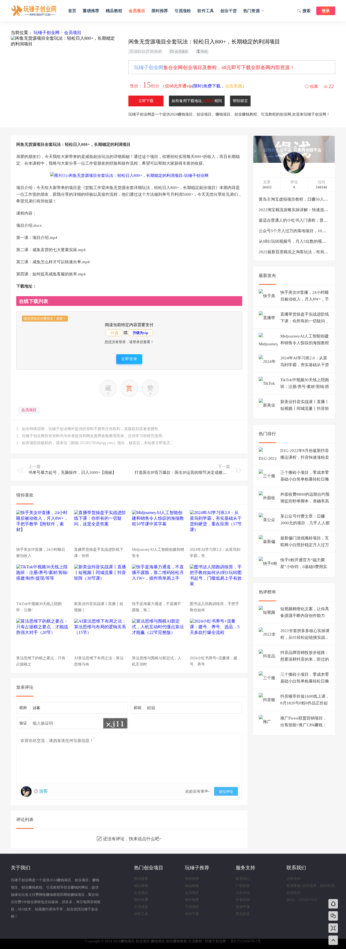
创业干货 (228, 11)
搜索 (306, 11)
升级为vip (140, 333)
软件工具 (205, 11)
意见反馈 (243, 914)
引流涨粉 (183, 11)
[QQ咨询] (333, 904)
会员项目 (137, 11)
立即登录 (129, 359)
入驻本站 (243, 893)
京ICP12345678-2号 (245, 941)
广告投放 (243, 886)
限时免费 (141, 900)
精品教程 (114, 11)
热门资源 (251, 11)
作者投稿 (243, 900)
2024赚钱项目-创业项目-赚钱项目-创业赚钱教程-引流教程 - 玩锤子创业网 (34, 11)
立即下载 (146, 101)
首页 (72, 11)
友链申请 (243, 907)
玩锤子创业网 (46, 32)
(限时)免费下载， (203, 86)
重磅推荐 (91, 11)
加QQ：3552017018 (302, 900)
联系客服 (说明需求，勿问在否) (311, 886)
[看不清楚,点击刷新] (115, 723)
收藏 (314, 86)
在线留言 (294, 893)
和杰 (204, 51)
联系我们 (243, 879)
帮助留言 (240, 101)
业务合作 (294, 879)
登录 (326, 11)
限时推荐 (160, 11)
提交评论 (226, 791)
